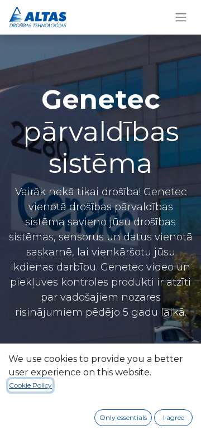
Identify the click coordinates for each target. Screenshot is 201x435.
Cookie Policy (30, 385)
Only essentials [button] (123, 417)
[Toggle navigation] (181, 17)
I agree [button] (173, 417)
